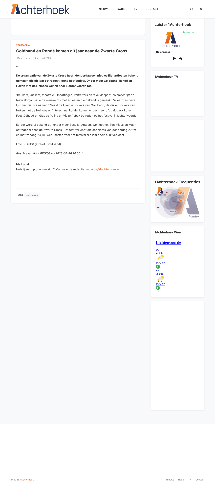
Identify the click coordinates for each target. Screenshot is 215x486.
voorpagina (23, 45)
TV (136, 9)
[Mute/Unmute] (180, 58)
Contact (151, 9)
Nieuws (104, 9)
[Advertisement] (78, 25)
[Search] (191, 9)
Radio (121, 9)
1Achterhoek (27, 479)
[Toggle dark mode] (201, 9)
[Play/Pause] (174, 58)
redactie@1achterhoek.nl (102, 169)
